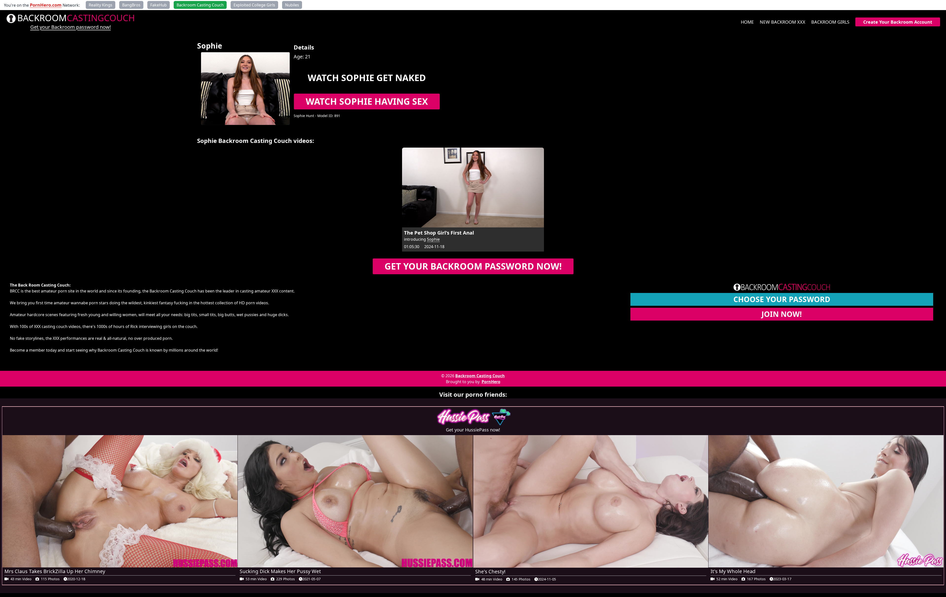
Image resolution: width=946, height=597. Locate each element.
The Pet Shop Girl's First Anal (439, 232)
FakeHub (158, 5)
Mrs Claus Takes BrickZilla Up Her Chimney (54, 571)
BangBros (131, 5)
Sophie (433, 239)
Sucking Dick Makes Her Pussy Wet (280, 571)
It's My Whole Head (733, 571)
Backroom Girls (830, 22)
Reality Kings (100, 5)
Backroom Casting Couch (480, 375)
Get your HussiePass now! (473, 430)
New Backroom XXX (782, 22)
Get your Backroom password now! (70, 27)
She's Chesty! (490, 571)
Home (747, 22)
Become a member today (33, 350)
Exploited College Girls (254, 5)
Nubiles (292, 5)
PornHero (491, 381)
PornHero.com (46, 5)
